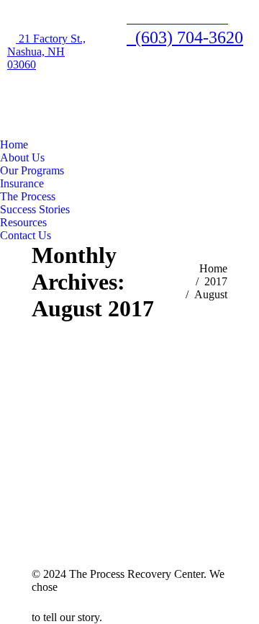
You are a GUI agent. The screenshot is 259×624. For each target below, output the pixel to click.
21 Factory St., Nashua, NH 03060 (46, 51)
